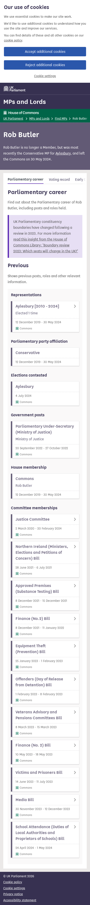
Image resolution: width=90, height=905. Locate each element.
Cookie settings (45, 76)
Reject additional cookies (45, 65)
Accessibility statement (19, 900)
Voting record (59, 179)
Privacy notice (13, 894)
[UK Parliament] (14, 88)
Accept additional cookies (45, 52)
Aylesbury (63, 153)
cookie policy (13, 40)
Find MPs (61, 118)
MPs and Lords (24, 102)
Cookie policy (12, 882)
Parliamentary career (25, 179)
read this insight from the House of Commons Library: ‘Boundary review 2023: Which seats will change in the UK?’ (45, 245)
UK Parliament (13, 118)
